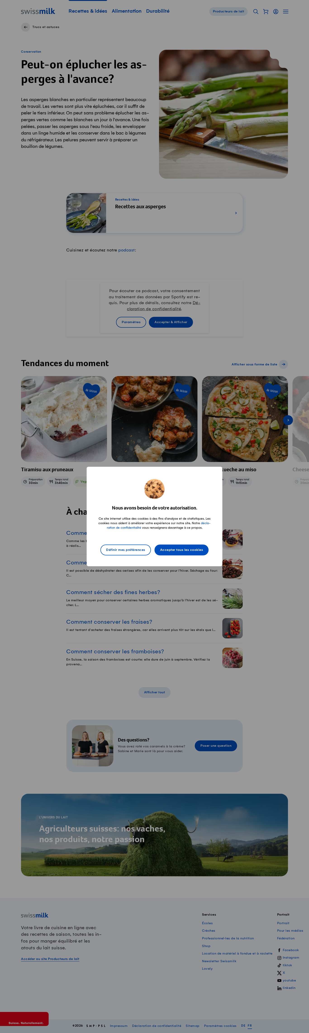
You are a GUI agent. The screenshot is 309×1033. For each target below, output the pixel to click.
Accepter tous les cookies (181, 550)
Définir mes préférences (125, 550)
